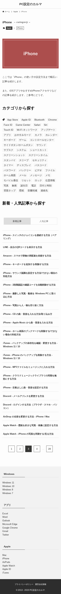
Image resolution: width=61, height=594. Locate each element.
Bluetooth (39, 119)
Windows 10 (8, 486)
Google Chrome (10, 527)
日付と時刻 (46, 185)
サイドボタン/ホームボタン (18, 145)
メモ (47, 175)
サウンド (41, 145)
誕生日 (24, 185)
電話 (33, 185)
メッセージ (36, 175)
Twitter (5, 534)
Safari (37, 124)
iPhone (5, 558)
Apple (9, 28)
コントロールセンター (42, 139)
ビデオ (38, 170)
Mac (4, 555)
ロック (38, 180)
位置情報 (50, 180)
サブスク (8, 150)
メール (22, 175)
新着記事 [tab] (17, 221)
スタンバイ (10, 160)
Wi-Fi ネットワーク (27, 129)
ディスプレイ (24, 165)
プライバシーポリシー (24, 584)
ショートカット (38, 150)
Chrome (52, 119)
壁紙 (21, 190)
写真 (6, 185)
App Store (12, 119)
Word (4, 517)
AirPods (6, 562)
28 (49, 448)
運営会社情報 (40, 584)
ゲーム (22, 139)
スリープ (24, 160)
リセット (26, 180)
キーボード (10, 139)
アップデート (48, 129)
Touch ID (8, 129)
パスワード (10, 170)
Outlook (6, 520)
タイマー (8, 165)
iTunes (5, 572)
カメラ (38, 135)
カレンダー (51, 135)
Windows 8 (7, 489)
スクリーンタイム (38, 155)
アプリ (7, 135)
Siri (45, 124)
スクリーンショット (14, 155)
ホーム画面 (10, 175)
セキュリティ (39, 160)
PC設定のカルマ (30, 4)
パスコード (41, 165)
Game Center (23, 124)
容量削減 (32, 190)
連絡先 (44, 190)
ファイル (50, 170)
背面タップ (10, 190)
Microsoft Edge (9, 524)
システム (21, 150)
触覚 (14, 185)
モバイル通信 (11, 180)
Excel (5, 513)
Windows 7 (7, 493)
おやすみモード (22, 135)
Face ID (8, 124)
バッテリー (25, 170)
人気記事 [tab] (43, 221)
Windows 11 (8, 482)
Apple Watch (8, 565)
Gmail (5, 531)
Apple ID (26, 119)
